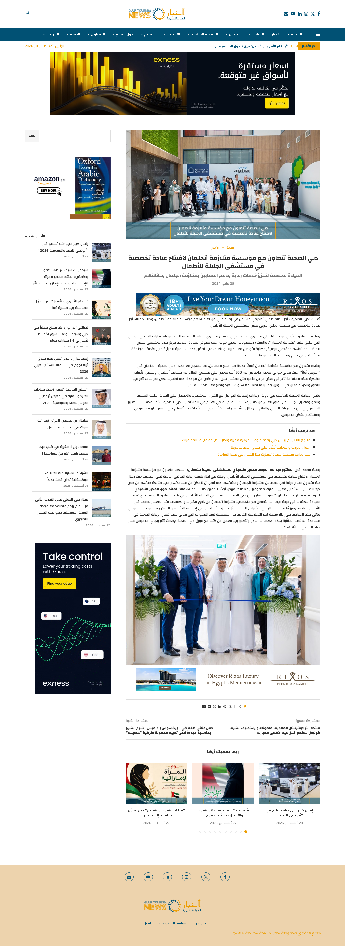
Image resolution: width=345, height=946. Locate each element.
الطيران (234, 34)
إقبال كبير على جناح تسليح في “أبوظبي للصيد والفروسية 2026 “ (63, 247)
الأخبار (276, 34)
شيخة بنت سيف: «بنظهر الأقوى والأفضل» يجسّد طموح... (223, 813)
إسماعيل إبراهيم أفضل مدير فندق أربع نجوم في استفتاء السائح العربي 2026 (61, 365)
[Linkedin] (300, 13)
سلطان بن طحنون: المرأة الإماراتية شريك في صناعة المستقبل (62, 424)
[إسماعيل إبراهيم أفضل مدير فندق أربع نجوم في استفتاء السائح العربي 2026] (101, 367)
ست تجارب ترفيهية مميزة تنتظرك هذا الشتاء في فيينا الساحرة (264, 454)
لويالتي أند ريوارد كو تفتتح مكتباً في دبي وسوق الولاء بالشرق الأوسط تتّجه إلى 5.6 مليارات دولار (61, 334)
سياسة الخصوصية (172, 923)
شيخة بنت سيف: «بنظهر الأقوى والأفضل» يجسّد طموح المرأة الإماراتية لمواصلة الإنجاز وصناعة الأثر (60, 277)
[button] (292, 46)
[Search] (27, 14)
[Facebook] (318, 13)
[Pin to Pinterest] (224, 706)
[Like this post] (240, 706)
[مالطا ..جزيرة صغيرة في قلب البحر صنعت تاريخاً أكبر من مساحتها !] (101, 455)
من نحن (200, 923)
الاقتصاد (173, 34)
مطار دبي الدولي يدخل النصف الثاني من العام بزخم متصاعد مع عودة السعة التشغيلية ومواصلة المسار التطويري (61, 509)
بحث (32, 136)
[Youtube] (292, 13)
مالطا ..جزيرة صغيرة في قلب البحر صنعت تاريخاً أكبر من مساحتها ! (63, 450)
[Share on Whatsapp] (214, 706)
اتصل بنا (145, 923)
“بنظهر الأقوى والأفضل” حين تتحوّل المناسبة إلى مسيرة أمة (61, 304)
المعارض (98, 34)
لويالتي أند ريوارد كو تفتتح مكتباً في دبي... (255, 46)
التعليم (150, 34)
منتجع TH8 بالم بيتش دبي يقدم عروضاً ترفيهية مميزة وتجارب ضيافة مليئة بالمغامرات (246, 440)
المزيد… (52, 34)
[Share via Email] (204, 706)
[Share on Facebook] (235, 706)
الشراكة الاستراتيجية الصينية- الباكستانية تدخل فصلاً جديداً (66, 476)
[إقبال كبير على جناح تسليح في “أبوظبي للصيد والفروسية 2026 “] (289, 783)
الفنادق (257, 34)
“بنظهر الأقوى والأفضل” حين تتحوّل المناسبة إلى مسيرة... (156, 813)
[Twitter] (312, 13)
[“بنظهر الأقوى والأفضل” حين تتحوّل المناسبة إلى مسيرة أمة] (156, 783)
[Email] (285, 13)
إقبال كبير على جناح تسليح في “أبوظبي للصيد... (289, 813)
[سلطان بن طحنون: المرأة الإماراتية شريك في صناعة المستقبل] (101, 429)
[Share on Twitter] (230, 706)
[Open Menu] (318, 34)
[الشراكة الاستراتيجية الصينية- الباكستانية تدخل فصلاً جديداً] (101, 481)
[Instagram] (306, 13)
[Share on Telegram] (209, 706)
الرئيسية (295, 34)
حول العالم (124, 34)
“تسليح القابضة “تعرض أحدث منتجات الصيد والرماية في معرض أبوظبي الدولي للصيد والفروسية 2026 (61, 396)
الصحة (75, 34)
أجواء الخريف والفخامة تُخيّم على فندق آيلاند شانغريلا (270, 447)
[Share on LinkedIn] (219, 706)
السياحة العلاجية (204, 34)
